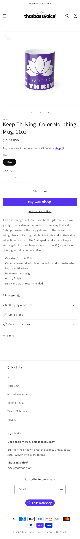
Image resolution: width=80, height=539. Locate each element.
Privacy (11, 419)
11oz (9, 162)
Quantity (7, 170)
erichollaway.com (18, 394)
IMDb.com (13, 385)
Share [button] (10, 335)
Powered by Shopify (58, 532)
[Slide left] (32, 112)
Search (11, 377)
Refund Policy (15, 402)
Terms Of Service (17, 411)
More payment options (40, 211)
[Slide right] (48, 112)
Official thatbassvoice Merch (34, 532)
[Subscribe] (61, 489)
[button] (5, 16)
